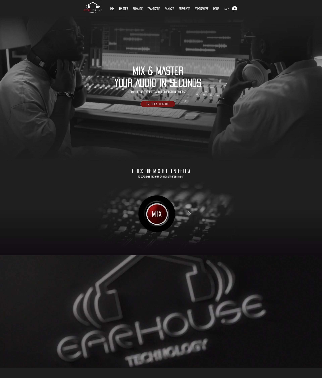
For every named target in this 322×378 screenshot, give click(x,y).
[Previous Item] (126, 214)
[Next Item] (189, 214)
